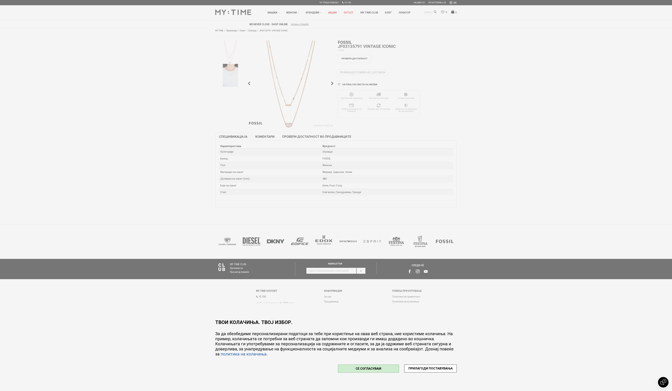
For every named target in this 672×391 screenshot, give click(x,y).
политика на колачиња (244, 354)
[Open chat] (663, 382)
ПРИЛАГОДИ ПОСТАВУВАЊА (430, 368)
